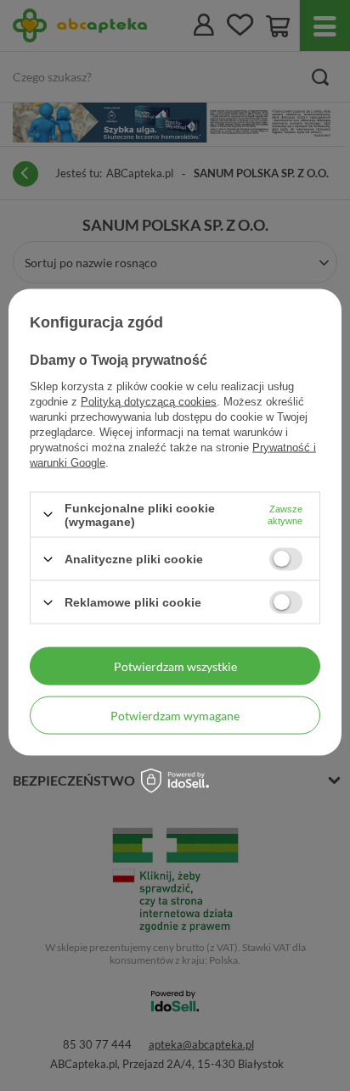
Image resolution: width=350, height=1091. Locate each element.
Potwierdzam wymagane (175, 715)
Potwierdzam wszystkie (175, 665)
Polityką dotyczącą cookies (149, 400)
